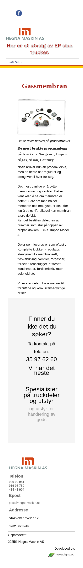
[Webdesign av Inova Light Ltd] (61, 557)
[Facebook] (18, 15)
